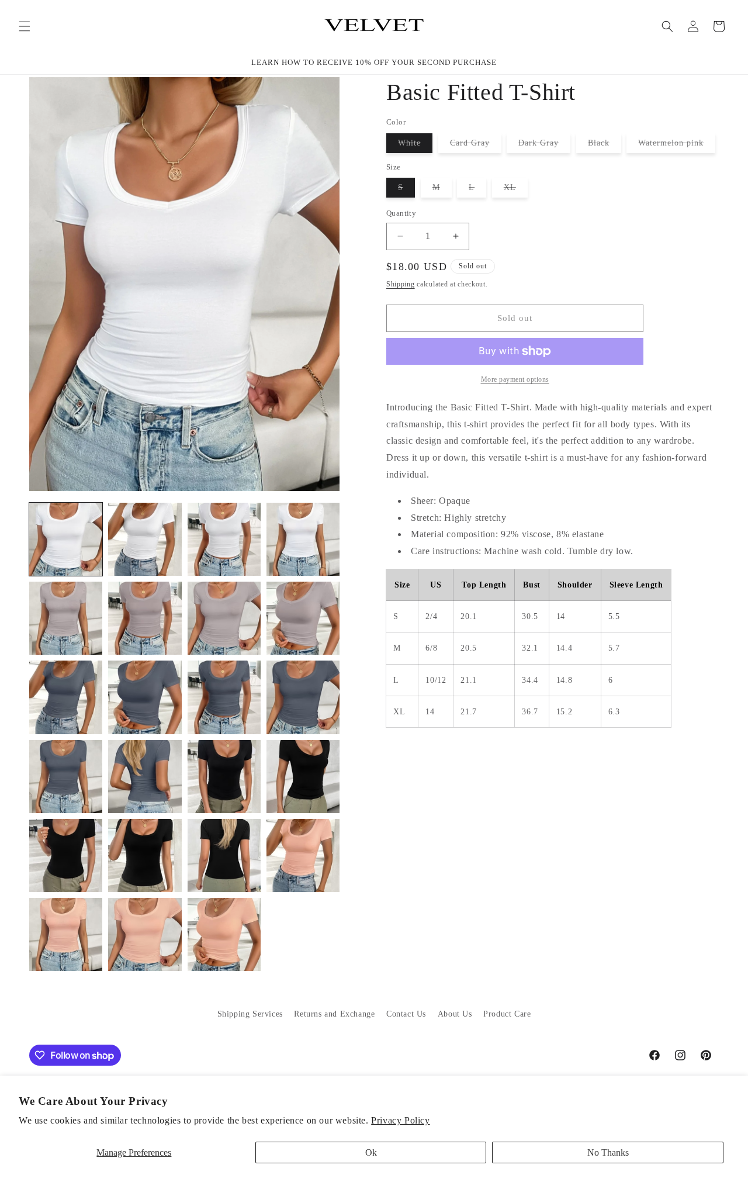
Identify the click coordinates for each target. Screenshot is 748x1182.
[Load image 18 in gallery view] (144, 855)
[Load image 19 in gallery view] (224, 855)
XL (516, 190)
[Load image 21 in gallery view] (65, 934)
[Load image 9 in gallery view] (65, 697)
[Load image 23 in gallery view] (224, 934)
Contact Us (406, 1014)
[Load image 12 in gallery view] (303, 697)
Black (604, 145)
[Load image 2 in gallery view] (144, 539)
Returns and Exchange (334, 1014)
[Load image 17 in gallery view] (65, 855)
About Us (455, 1014)
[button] (24, 26)
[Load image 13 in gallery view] (65, 776)
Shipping (400, 284)
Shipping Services (250, 1014)
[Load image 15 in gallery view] (224, 776)
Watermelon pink (676, 145)
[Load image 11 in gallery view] (224, 697)
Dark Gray (544, 145)
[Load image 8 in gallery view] (303, 618)
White (415, 145)
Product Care (507, 1014)
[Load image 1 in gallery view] (65, 539)
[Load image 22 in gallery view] (144, 934)
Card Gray (475, 145)
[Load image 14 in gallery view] (144, 776)
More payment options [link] (515, 379)
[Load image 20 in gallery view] (303, 855)
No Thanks (608, 1152)
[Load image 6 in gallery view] (144, 618)
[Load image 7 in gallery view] (224, 618)
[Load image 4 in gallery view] (303, 539)
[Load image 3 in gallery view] (224, 539)
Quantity (401, 213)
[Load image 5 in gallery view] (65, 618)
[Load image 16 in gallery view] (303, 776)
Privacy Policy (400, 1120)
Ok (371, 1152)
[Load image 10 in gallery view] (144, 697)
